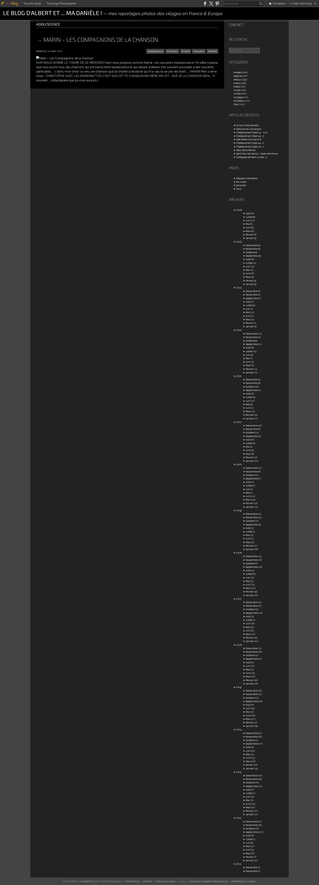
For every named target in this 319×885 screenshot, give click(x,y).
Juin (248, 220)
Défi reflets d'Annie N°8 (248, 139)
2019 (238, 510)
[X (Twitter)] (211, 3)
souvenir (199, 51)
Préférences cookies (243, 881)
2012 (238, 818)
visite (238, 93)
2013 (238, 772)
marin (186, 51)
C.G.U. (182, 881)
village (239, 97)
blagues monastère (246, 178)
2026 (239, 210)
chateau (239, 100)
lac (237, 104)
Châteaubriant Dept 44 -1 (250, 146)
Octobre (250, 252)
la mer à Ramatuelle (247, 125)
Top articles (132, 881)
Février (249, 234)
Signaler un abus (166, 881)
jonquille (241, 185)
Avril (248, 227)
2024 (239, 287)
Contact (236, 25)
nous (238, 188)
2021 (238, 422)
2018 (239, 552)
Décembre (251, 245)
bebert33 (88, 881)
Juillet (249, 217)
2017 (238, 598)
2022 (239, 376)
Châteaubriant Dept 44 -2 (250, 143)
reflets (238, 72)
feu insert (241, 181)
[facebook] (205, 3)
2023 (239, 330)
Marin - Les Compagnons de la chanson (100, 39)
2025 (239, 241)
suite (237, 90)
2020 (239, 464)
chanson (173, 51)
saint (237, 83)
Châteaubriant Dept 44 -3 (250, 136)
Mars (248, 231)
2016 (239, 644)
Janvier (249, 238)
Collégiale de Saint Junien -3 (251, 157)
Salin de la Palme (245, 150)
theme (213, 51)
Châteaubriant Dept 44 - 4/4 (251, 132)
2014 (239, 729)
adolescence (156, 51)
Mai (247, 224)
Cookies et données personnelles (208, 881)
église (238, 76)
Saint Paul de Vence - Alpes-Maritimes (257, 153)
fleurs (238, 79)
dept (237, 86)
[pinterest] (217, 3)
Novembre (251, 248)
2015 (238, 687)
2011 (238, 864)
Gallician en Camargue (248, 129)
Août (248, 213)
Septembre (252, 255)
